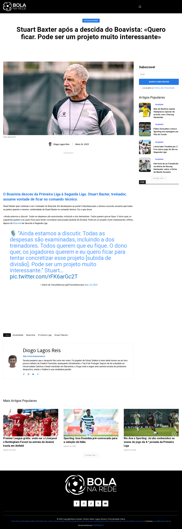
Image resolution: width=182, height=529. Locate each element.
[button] (140, 6)
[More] (151, 48)
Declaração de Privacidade (66, 521)
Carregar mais (158, 178)
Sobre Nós (122, 521)
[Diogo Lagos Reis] (50, 144)
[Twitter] (38, 374)
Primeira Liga (45, 335)
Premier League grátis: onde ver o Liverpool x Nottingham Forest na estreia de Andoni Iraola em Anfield (30, 442)
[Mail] (33, 374)
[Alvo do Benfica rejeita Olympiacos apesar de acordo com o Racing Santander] (145, 110)
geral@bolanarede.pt (162, 521)
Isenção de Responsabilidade (90, 521)
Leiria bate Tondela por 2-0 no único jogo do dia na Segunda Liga (165, 149)
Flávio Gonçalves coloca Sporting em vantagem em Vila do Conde (165, 132)
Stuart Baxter (61, 335)
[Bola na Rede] (15, 6)
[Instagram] (28, 374)
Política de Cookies (46, 521)
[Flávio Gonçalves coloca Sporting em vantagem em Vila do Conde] (145, 129)
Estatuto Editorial (30, 521)
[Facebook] (24, 374)
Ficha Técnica (16, 521)
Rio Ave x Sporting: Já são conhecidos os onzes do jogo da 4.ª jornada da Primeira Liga (149, 442)
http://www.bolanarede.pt (34, 356)
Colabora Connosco (136, 521)
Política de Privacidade (164, 88)
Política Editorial (110, 521)
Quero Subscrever (159, 82)
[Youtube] (105, 503)
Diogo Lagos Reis (61, 144)
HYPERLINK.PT (98, 525)
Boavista (17, 223)
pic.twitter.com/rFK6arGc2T (44, 276)
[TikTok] (91, 503)
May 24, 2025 (90, 285)
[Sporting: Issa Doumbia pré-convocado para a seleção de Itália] (91, 422)
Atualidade (91, 20)
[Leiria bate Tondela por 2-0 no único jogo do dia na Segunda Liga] (145, 147)
